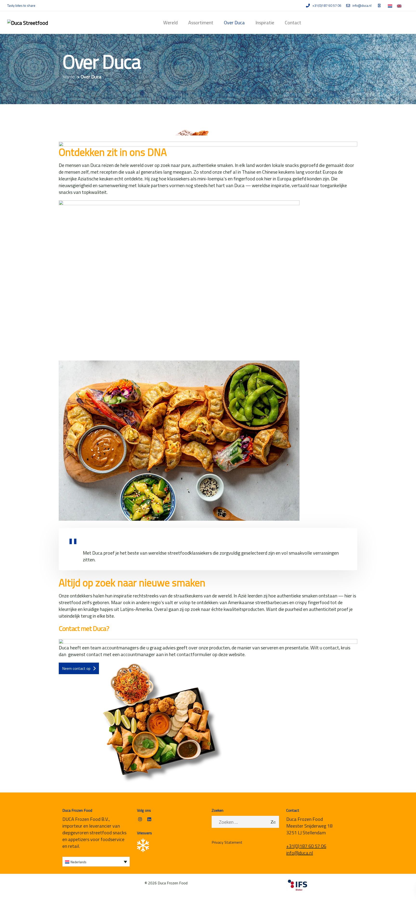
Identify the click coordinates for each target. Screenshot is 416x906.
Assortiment (200, 22)
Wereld (170, 22)
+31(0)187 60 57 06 (306, 846)
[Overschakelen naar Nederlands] (390, 6)
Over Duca (234, 22)
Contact (293, 22)
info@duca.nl (299, 852)
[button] (96, 862)
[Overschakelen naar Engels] (399, 6)
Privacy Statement (227, 842)
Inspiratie (264, 22)
